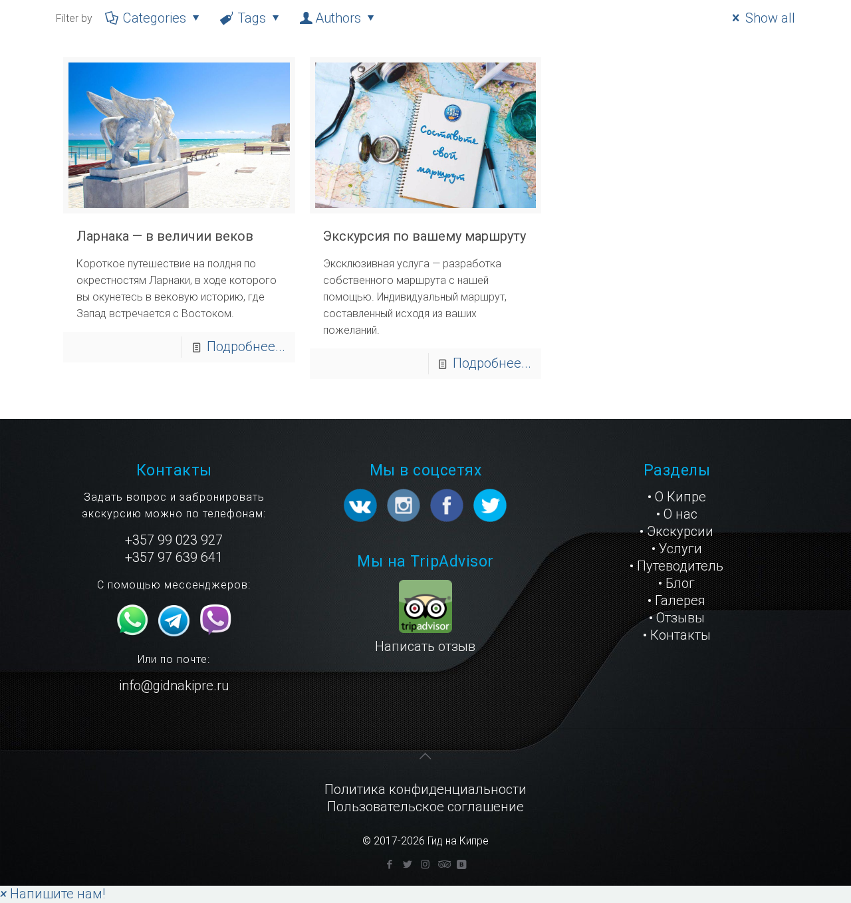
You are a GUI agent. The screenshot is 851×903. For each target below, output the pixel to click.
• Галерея (676, 600)
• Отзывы (677, 618)
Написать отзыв (425, 646)
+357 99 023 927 (174, 540)
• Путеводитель (676, 566)
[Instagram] (425, 864)
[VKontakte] (461, 864)
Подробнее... (246, 346)
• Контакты (677, 635)
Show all (770, 18)
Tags (251, 18)
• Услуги (677, 549)
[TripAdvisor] (443, 864)
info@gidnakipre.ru (174, 686)
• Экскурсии (676, 531)
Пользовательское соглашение (425, 807)
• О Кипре (677, 497)
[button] (52, 894)
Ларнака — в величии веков (164, 236)
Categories (154, 18)
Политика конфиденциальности (425, 789)
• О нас (676, 514)
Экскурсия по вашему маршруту (424, 236)
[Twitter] (407, 864)
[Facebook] (389, 864)
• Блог (676, 583)
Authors (338, 18)
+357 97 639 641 (174, 557)
